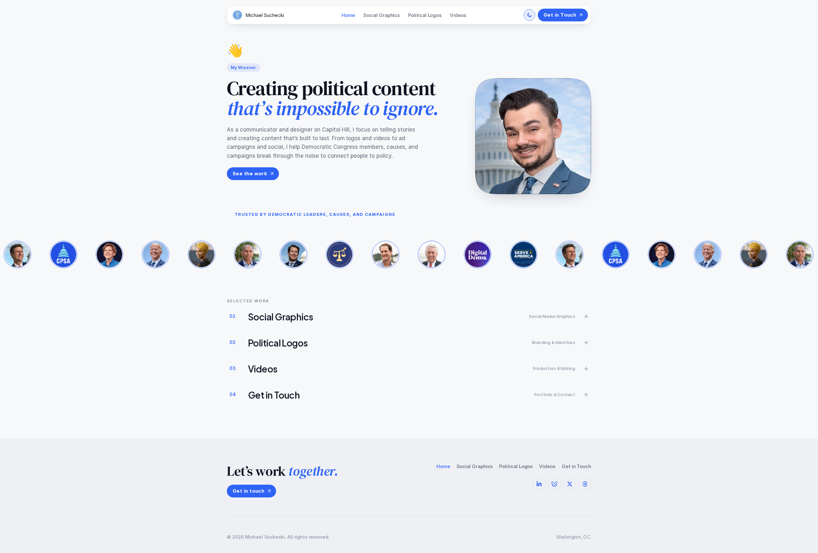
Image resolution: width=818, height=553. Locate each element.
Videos (458, 15)
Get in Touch (576, 466)
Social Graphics (381, 15)
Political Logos (425, 15)
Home (348, 15)
